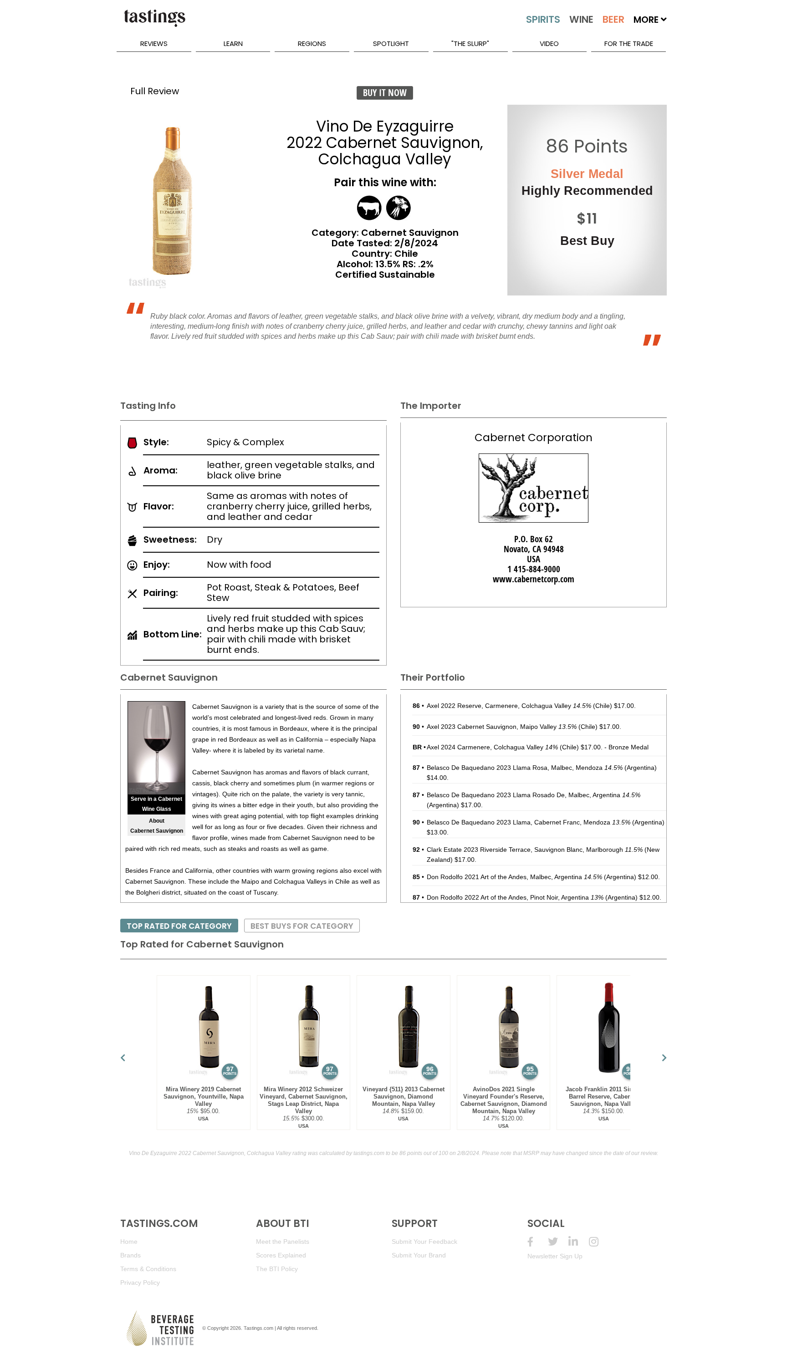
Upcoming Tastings (599, 1242)
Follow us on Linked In (578, 1242)
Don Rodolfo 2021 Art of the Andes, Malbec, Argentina (514, 876)
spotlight (391, 43)
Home (129, 1241)
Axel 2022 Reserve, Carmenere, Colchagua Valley (509, 705)
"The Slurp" (470, 43)
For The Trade (628, 43)
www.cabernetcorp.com (533, 579)
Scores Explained (281, 1255)
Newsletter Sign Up (555, 1256)
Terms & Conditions (148, 1268)
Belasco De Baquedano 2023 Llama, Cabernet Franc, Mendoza (528, 822)
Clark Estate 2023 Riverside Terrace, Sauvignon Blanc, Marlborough (535, 849)
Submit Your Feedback (424, 1241)
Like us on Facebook (537, 1242)
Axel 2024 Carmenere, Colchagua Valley (492, 747)
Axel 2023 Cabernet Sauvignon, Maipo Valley (502, 726)
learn (233, 43)
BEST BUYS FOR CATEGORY (301, 926)
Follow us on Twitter (558, 1242)
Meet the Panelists (282, 1241)
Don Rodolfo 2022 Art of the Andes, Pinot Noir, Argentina (515, 897)
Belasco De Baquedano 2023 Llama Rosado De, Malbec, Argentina (533, 795)
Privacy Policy (140, 1282)
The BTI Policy (277, 1268)
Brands (130, 1255)
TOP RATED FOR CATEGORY (179, 926)
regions (312, 43)
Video (549, 43)
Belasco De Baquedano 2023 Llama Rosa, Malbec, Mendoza (525, 767)
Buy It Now (385, 93)
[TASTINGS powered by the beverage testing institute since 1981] (154, 22)
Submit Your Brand (419, 1255)
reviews (154, 43)
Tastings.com (258, 1328)
